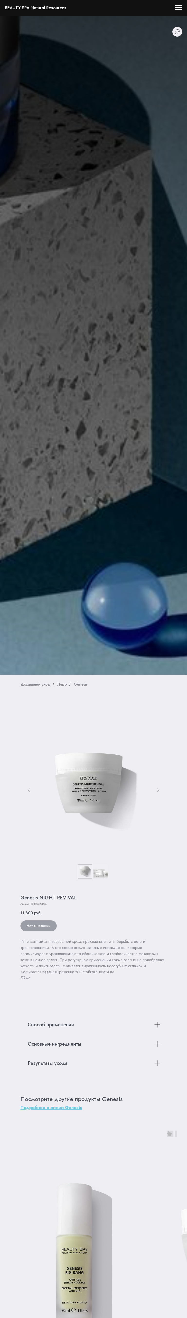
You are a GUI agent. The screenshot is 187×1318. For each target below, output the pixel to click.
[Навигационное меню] (178, 7)
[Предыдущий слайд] (29, 790)
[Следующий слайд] (158, 790)
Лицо (62, 684)
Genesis (80, 684)
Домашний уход (35, 684)
